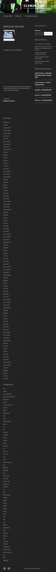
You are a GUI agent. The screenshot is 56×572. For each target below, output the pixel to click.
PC (4, 489)
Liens (4, 456)
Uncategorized (6, 546)
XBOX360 (5, 560)
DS (3, 426)
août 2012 (5, 310)
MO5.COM (5, 470)
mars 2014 (5, 258)
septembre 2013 (7, 275)
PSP (4, 522)
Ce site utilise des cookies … (31, 16)
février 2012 (6, 326)
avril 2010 (5, 378)
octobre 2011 (6, 337)
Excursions (5, 432)
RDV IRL (5, 525)
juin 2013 (5, 283)
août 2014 (5, 245)
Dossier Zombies (7, 421)
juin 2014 (5, 250)
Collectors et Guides (7, 405)
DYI (4, 429)
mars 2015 (5, 226)
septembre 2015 (7, 209)
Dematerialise (6, 413)
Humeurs (5, 440)
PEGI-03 (5, 497)
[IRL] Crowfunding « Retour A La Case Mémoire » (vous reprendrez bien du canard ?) (43, 48)
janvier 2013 (6, 296)
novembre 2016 (7, 171)
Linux (4, 459)
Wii (4, 555)
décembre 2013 (7, 266)
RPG (4, 530)
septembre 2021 (7, 127)
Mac (4, 465)
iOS (4, 448)
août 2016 (5, 179)
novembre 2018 (7, 133)
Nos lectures (6, 484)
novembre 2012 (6, 302)
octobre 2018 (6, 136)
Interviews (5, 445)
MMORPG (5, 467)
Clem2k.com (18, 16)
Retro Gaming (6, 527)
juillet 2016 (5, 182)
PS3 (4, 516)
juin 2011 (5, 348)
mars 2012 (5, 324)
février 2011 (6, 356)
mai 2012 (5, 318)
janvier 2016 (6, 198)
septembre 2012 (7, 307)
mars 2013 (5, 291)
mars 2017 (5, 163)
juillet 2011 (5, 346)
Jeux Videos (6, 454)
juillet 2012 (5, 313)
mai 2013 (5, 286)
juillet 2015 (5, 215)
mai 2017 (5, 157)
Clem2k (5, 402)
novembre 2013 (7, 269)
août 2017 (5, 152)
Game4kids (5, 435)
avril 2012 (5, 321)
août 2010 (5, 367)
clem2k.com (34, 5)
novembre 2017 (6, 144)
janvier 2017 (6, 168)
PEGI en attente (6, 495)
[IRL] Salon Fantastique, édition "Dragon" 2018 (43, 75)
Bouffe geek (6, 399)
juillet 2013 (5, 280)
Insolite (4, 443)
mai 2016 (5, 187)
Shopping (5, 533)
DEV (4, 415)
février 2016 (6, 196)
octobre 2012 (6, 305)
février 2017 (6, 166)
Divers (4, 418)
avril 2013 (5, 288)
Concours (5, 407)
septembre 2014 (7, 242)
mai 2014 (5, 253)
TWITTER (5, 544)
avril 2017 (5, 160)
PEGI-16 (5, 505)
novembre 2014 (7, 236)
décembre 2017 (6, 141)
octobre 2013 (6, 272)
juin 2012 (5, 316)
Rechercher (38, 30)
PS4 (4, 519)
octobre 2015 (6, 206)
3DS (4, 388)
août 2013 (5, 277)
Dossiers (5, 424)
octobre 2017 (6, 146)
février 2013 (6, 294)
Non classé (5, 478)
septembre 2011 (7, 340)
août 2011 (5, 343)
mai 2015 (5, 220)
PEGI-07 (5, 500)
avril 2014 (5, 256)
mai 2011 (5, 351)
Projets (4, 511)
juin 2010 (5, 373)
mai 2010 (5, 376)
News (4, 473)
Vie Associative (6, 549)
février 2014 (6, 261)
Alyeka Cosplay (39, 73)
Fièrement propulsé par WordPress (32, 568)
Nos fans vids (6, 481)
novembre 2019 (7, 130)
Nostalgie (5, 486)
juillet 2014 (5, 247)
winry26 (37, 90)
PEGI (4, 492)
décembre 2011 (6, 332)
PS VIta (5, 514)
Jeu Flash (5, 451)
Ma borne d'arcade (7, 462)
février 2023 (6, 122)
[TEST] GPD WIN (46, 90)
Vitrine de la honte (8, 16)
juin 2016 (5, 185)
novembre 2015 (7, 204)
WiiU (4, 557)
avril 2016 (5, 190)
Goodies (5, 437)
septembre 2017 (7, 149)
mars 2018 (5, 138)
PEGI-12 (5, 503)
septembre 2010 (7, 365)
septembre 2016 (7, 176)
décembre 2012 (6, 299)
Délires (4, 410)
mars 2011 (5, 354)
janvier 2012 (6, 329)
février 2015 (6, 228)
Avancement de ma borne (9, 396)
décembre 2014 (7, 234)
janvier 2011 (6, 359)
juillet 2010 (5, 370)
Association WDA (7, 394)
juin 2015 (5, 217)
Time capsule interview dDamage (42, 43)
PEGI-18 (5, 508)
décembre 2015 (7, 201)
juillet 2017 (5, 155)
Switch (4, 538)
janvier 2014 (6, 264)
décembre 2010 (7, 362)
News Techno (6, 476)
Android (5, 391)
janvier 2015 (6, 231)
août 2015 (5, 212)
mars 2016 (5, 193)
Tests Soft (5, 541)
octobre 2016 (6, 174)
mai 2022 (5, 125)
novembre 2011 (6, 335)
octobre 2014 (6, 239)
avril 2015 (5, 223)
